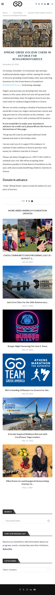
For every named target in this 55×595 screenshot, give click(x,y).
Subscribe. (7, 549)
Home (5, 13)
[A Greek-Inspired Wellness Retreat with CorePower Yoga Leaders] (27, 413)
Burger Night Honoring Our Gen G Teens (27, 346)
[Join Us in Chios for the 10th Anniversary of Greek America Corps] (27, 282)
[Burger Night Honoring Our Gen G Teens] (27, 326)
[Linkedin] (45, 4)
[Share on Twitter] (29, 201)
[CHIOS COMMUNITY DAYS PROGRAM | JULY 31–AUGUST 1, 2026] (27, 235)
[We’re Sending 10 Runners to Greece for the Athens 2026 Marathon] (27, 370)
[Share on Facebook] (26, 201)
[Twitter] (39, 4)
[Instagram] (42, 4)
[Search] (52, 4)
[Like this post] (24, 201)
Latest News (17, 13)
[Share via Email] (32, 201)
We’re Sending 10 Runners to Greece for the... (27, 390)
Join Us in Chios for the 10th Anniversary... (27, 302)
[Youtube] (48, 4)
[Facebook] (36, 4)
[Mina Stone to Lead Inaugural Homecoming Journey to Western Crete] (27, 460)
